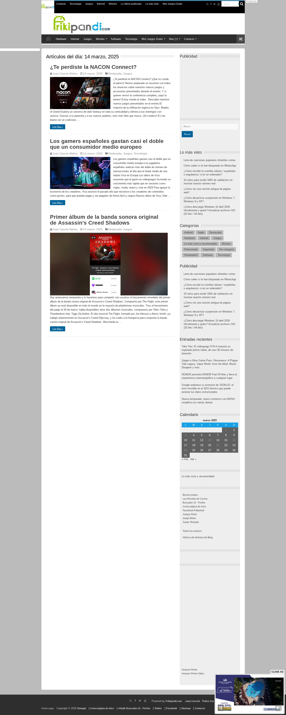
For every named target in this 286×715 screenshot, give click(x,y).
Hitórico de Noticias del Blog (198, 537)
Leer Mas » (57, 126)
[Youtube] (218, 4)
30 (234, 450)
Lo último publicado (131, 4)
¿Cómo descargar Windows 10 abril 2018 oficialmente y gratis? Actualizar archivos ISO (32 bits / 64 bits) (209, 210)
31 (185, 455)
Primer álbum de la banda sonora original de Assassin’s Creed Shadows (104, 220)
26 (201, 450)
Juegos (89, 4)
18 (193, 445)
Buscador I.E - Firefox (194, 502)
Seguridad (208, 249)
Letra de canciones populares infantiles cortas (209, 160)
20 (209, 445)
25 (193, 450)
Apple (201, 232)
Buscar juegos (190, 495)
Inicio (48, 38)
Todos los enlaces (192, 531)
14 (217, 440)
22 (225, 445)
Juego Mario (189, 518)
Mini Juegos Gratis (172, 4)
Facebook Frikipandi (193, 510)
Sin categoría (226, 249)
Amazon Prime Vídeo (193, 673)
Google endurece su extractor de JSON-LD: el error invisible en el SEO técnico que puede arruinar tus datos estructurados (207, 388)
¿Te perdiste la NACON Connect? (93, 67)
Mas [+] (173, 39)
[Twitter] (214, 4)
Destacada (115, 73)
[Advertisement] (211, 84)
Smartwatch (191, 255)
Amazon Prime (189, 669)
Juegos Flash (190, 514)
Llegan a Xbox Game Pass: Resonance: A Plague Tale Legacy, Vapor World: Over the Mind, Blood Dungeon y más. (210, 364)
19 (201, 445)
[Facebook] (211, 4)
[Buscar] (242, 4)
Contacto (61, 4)
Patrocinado (191, 249)
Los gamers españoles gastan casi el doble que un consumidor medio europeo (107, 144)
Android (188, 232)
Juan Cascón (192, 701)
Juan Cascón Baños (65, 73)
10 (185, 440)
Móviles (113, 4)
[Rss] (207, 4)
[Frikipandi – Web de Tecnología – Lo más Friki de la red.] (86, 23)
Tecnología (75, 4)
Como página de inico (194, 506)
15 (225, 440)
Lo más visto (152, 4)
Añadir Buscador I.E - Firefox (134, 708)
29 (225, 450)
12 (201, 440)
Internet (101, 4)
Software (116, 39)
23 (234, 445)
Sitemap (185, 708)
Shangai (81, 708)
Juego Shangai (191, 522)
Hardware (61, 39)
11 (193, 440)
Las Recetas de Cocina (195, 498)
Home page (47, 708)
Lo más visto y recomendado (200, 243)
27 (209, 450)
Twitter (158, 708)
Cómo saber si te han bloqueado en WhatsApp (210, 165)
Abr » (193, 459)
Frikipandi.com (174, 701)
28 (217, 450)
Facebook (171, 708)
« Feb (185, 459)
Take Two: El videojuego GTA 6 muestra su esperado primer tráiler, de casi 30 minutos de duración (207, 350)
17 (185, 445)
